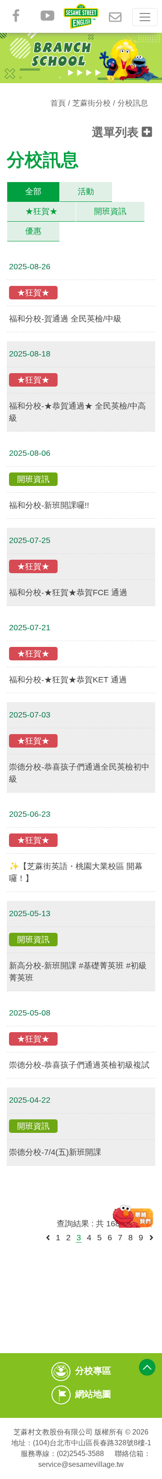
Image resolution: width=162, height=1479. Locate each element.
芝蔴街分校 (91, 103)
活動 (86, 191)
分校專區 (93, 1371)
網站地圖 (93, 1394)
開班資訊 (110, 211)
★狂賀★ (41, 211)
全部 (33, 191)
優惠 (33, 231)
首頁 (58, 103)
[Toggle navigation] (145, 17)
